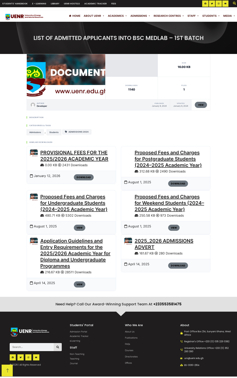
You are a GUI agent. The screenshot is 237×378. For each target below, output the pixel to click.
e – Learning (39, 3)
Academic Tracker (95, 3)
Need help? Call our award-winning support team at (118, 304)
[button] (234, 3)
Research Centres (167, 15)
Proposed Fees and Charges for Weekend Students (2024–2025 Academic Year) (169, 203)
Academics (116, 15)
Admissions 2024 (78, 131)
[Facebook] (205, 3)
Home (76, 15)
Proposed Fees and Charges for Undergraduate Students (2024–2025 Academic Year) (74, 203)
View (201, 104)
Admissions (138, 15)
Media (227, 15)
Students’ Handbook (15, 3)
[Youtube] (225, 3)
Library (55, 3)
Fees (113, 3)
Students (209, 15)
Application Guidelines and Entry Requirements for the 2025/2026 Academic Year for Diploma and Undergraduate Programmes (75, 253)
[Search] (58, 347)
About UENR (92, 15)
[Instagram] (219, 3)
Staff (192, 15)
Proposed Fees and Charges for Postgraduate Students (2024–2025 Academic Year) (168, 159)
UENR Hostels (72, 3)
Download (84, 177)
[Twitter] (212, 3)
